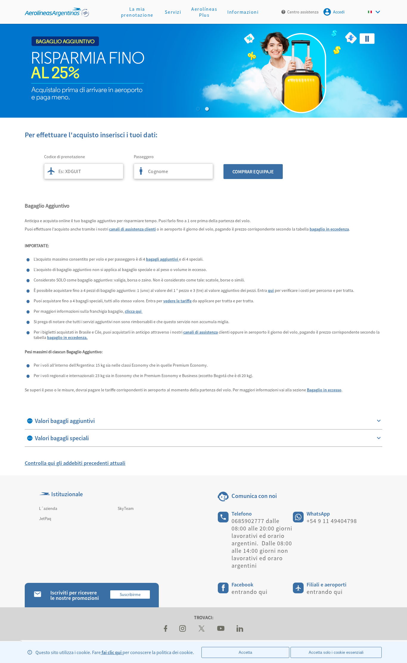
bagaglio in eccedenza (329, 229)
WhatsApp (318, 513)
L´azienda (48, 508)
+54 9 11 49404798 (332, 521)
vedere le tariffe (177, 301)
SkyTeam (126, 508)
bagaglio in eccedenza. (67, 337)
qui (271, 290)
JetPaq (45, 518)
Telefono (242, 513)
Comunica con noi (254, 495)
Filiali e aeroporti (327, 584)
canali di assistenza (200, 332)
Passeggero (144, 156)
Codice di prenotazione (64, 156)
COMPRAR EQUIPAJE (253, 172)
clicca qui (133, 311)
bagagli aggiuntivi (162, 259)
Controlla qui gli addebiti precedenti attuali (75, 463)
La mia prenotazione (137, 12)
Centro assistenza (303, 12)
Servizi (173, 12)
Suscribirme (130, 594)
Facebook (242, 584)
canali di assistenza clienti (132, 229)
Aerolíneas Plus (204, 12)
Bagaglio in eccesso (324, 390)
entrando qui (250, 591)
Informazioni (243, 12)
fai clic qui (111, 652)
